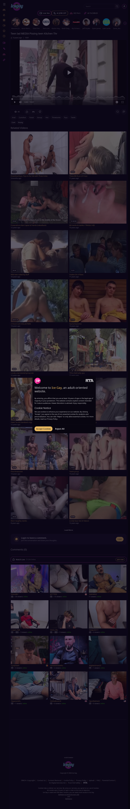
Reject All (59, 428)
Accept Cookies (43, 428)
